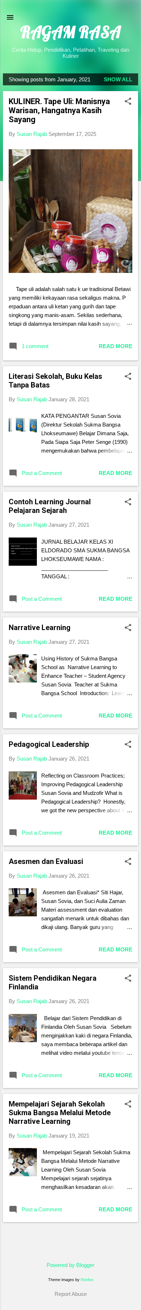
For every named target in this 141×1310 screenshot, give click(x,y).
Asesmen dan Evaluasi (46, 861)
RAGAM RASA (70, 32)
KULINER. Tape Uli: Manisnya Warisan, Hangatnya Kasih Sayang (59, 110)
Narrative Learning (39, 627)
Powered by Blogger (70, 1265)
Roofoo (87, 1279)
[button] (128, 102)
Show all (118, 79)
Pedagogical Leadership (49, 744)
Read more (115, 346)
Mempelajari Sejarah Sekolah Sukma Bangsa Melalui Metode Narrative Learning (60, 1113)
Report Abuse (71, 1294)
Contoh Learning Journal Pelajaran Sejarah (50, 506)
